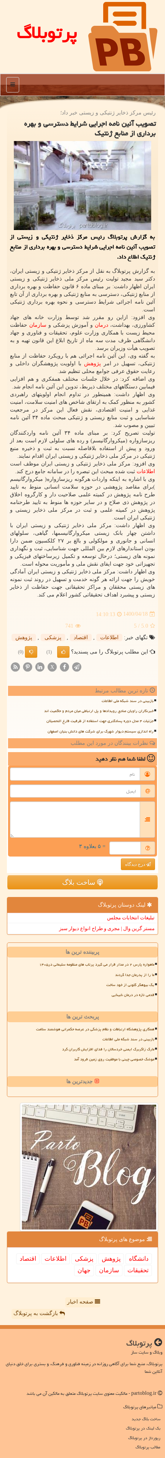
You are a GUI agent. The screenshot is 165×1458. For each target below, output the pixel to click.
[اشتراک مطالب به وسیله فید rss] (15, 666)
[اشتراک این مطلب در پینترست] (27, 666)
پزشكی (53, 637)
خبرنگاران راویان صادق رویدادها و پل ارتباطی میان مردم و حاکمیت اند (98, 711)
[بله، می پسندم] (63, 652)
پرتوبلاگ (47, 32)
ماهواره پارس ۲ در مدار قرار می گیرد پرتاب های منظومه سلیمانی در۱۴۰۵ (96, 964)
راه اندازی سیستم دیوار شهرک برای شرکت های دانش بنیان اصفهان (100, 731)
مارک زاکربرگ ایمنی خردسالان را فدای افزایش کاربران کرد (108, 1049)
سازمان (37, 325)
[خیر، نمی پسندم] (31, 652)
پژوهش (92, 363)
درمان (101, 325)
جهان (84, 1270)
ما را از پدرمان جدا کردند (134, 975)
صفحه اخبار (81, 1302)
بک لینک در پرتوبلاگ (143, 1428)
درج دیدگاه (135, 864)
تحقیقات (137, 1270)
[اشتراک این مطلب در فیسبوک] (64, 666)
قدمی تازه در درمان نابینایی (133, 995)
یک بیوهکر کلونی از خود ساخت (130, 985)
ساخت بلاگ (79, 882)
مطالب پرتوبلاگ (147, 1447)
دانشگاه (138, 1258)
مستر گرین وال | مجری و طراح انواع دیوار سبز (107, 928)
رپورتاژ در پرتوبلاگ (144, 1438)
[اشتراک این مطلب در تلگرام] (76, 666)
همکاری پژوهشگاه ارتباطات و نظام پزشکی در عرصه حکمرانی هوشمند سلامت (95, 1029)
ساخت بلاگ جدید (146, 1419)
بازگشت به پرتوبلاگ (36, 1313)
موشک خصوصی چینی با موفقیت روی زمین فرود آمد (114, 1059)
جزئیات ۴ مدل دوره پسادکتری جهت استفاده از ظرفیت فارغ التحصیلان (99, 721)
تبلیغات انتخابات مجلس (131, 917)
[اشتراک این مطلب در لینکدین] (40, 666)
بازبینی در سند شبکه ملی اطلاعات (127, 701)
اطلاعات (146, 471)
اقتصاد (81, 637)
